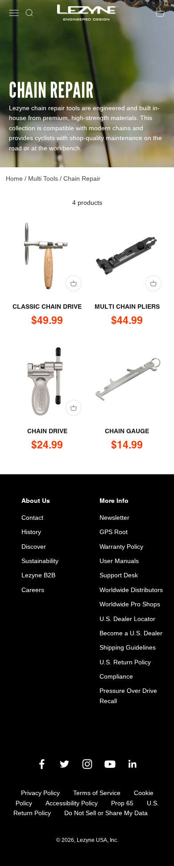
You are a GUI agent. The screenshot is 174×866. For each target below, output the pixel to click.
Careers (32, 589)
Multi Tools (43, 178)
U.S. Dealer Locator (127, 618)
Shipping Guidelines (127, 647)
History (31, 531)
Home (14, 178)
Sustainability (39, 560)
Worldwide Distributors (131, 589)
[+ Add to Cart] (74, 283)
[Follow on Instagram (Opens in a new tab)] (87, 764)
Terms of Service (96, 792)
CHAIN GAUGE (127, 431)
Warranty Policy (121, 546)
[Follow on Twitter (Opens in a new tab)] (64, 764)
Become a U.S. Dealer (130, 633)
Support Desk (118, 575)
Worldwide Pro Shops (129, 604)
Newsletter (114, 517)
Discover (33, 546)
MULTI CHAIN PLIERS (127, 306)
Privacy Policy (40, 792)
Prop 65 (122, 803)
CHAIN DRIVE (47, 431)
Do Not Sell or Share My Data (106, 812)
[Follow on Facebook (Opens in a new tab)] (42, 764)
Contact (32, 517)
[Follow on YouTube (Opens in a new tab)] (110, 764)
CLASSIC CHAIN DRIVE (47, 306)
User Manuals (119, 560)
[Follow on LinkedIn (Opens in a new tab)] (133, 764)
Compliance (116, 676)
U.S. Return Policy (125, 662)
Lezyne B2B (38, 575)
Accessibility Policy (72, 803)
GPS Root (113, 531)
